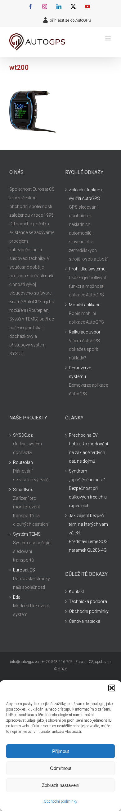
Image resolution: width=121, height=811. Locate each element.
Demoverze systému (80, 372)
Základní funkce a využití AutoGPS (86, 194)
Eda (16, 597)
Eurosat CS (24, 569)
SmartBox (23, 489)
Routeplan (23, 462)
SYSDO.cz (23, 435)
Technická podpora (88, 601)
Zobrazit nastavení (60, 785)
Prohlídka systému (87, 268)
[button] (112, 688)
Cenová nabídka (84, 621)
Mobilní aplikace (84, 304)
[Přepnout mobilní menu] (108, 38)
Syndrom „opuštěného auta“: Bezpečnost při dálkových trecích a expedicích (88, 488)
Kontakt (76, 591)
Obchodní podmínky (60, 801)
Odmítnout (60, 768)
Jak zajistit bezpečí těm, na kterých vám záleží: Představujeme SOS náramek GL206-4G (88, 533)
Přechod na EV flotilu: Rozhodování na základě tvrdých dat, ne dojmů (88, 448)
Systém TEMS (27, 534)
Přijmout (60, 751)
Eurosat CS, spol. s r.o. (93, 662)
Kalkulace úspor (85, 331)
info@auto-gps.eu (24, 662)
